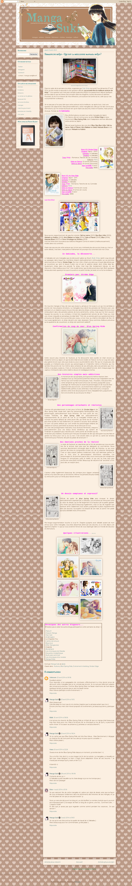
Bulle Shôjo (96, 258)
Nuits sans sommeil (53, 655)
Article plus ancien (106, 862)
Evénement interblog (81, 666)
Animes (20, 87)
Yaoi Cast (49, 635)
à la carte (21, 114)
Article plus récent (53, 862)
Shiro (51, 789)
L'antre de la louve (52, 641)
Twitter (20, 66)
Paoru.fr (49, 631)
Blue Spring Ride (66, 666)
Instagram (21, 69)
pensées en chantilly (24, 111)
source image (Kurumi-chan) (79, 85)
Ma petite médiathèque (54, 653)
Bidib (51, 717)
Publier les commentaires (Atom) (84, 869)
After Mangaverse (52, 645)
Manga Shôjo (51, 659)
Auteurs (57, 666)
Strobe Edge (94, 666)
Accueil (79, 862)
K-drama (21, 90)
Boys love (49, 643)
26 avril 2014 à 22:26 (61, 749)
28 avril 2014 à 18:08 (68, 774)
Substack (21, 72)
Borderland (49, 649)
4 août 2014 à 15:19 (60, 789)
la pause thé (22, 99)
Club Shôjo (86, 88)
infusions (20, 93)
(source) (94, 533)
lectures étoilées (23, 102)
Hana (51, 749)
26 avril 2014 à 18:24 (68, 733)
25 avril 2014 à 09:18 (64, 677)
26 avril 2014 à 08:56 (61, 717)
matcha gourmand (24, 108)
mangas (20, 105)
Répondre (53, 693)
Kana (95, 160)
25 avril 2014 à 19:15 (67, 699)
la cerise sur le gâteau (25, 96)
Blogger (78, 882)
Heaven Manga (51, 633)
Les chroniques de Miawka (55, 651)
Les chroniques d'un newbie (55, 657)
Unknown (53, 677)
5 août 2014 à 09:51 (68, 818)
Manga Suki (54, 699)
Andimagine (50, 637)
